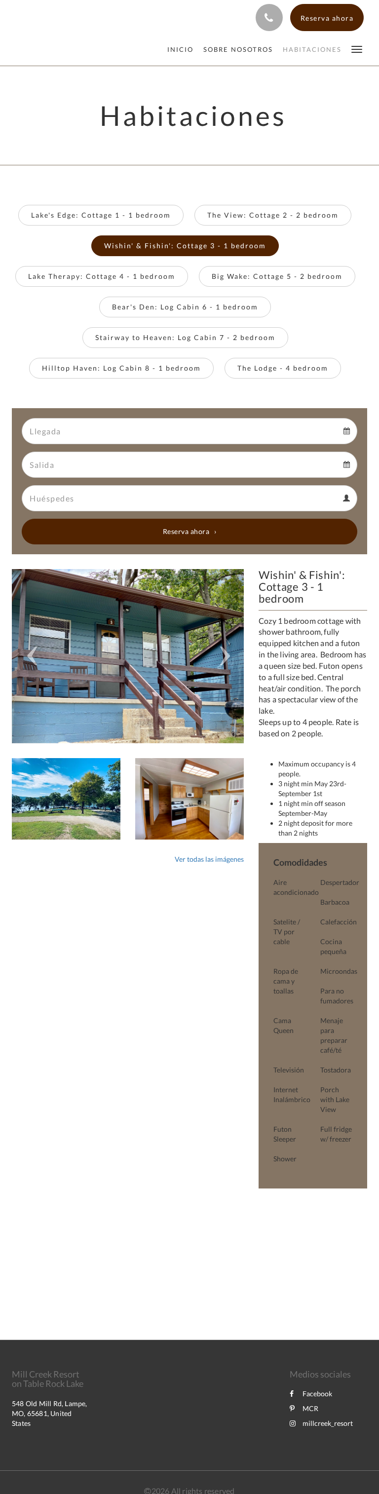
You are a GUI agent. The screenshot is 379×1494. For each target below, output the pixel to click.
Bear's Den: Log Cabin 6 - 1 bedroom (185, 307)
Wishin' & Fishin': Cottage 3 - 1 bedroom (185, 245)
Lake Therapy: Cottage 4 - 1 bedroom (101, 276)
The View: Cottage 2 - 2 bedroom (273, 215)
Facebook (317, 1393)
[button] (356, 49)
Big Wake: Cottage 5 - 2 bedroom (277, 276)
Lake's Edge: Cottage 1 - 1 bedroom (101, 215)
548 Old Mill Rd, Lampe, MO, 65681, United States (49, 1413)
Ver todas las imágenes (209, 859)
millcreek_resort (328, 1423)
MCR (310, 1408)
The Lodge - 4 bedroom (282, 368)
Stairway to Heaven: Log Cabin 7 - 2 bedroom (185, 337)
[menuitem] (182, 49)
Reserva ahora (186, 531)
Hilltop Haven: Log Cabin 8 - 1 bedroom (121, 368)
